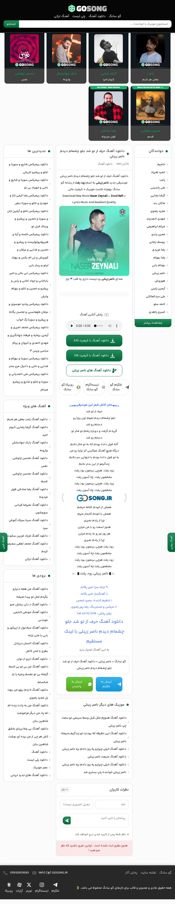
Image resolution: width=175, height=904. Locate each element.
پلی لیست (78, 16)
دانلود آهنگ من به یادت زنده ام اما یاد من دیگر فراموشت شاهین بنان (28, 713)
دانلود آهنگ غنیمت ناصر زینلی (107, 756)
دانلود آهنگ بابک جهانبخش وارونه (30, 446)
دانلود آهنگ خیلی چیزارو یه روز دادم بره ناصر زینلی (94, 749)
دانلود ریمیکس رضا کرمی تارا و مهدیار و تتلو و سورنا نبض (29, 199)
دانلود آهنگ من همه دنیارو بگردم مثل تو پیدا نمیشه (30, 593)
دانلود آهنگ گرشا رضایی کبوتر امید (28, 431)
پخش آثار (131, 872)
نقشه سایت (148, 872)
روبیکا (9, 891)
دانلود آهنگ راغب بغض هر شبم (27, 419)
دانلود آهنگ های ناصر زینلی (91, 370)
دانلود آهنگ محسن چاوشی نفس (30, 462)
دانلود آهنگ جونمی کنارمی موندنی (30, 616)
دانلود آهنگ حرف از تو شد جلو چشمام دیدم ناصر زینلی (92, 153)
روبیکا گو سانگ (67, 387)
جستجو (11, 24)
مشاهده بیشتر (153, 323)
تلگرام (55, 891)
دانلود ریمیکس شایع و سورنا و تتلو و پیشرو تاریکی (28, 168)
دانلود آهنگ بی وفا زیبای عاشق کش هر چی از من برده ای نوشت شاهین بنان (28, 736)
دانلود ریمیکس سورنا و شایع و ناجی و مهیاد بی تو (28, 184)
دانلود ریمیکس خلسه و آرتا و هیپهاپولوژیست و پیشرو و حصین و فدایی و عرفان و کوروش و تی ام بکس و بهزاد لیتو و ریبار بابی (30, 250)
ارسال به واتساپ (76, 684)
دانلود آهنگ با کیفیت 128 (91, 355)
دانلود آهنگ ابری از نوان (32, 659)
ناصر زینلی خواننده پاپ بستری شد (104, 772)
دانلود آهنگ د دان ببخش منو (29, 604)
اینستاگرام (41, 891)
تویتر (29, 891)
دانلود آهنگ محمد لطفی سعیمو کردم (27, 548)
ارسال (67, 820)
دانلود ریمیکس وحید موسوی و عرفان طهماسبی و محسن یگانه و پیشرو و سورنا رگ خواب (28, 312)
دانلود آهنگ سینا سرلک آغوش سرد (28, 524)
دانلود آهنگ (97, 16)
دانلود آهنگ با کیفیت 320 (91, 340)
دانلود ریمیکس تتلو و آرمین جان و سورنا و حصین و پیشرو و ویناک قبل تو (27, 219)
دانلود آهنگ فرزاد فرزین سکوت (27, 536)
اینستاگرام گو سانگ (92, 387)
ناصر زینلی (104, 661)
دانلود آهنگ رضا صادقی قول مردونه (29, 493)
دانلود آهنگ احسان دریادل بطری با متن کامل (31, 647)
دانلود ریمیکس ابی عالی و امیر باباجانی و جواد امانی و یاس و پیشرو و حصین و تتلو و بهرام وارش (28, 285)
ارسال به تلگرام (106, 684)
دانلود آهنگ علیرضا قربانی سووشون (31, 509)
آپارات (19, 891)
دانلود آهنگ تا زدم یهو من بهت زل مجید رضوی (27, 694)
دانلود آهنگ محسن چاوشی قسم (30, 478)
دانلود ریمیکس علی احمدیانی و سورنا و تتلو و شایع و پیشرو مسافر (28, 382)
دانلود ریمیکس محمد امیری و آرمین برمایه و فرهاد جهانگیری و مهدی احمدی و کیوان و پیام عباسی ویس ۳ (27, 339)
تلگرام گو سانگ (116, 387)
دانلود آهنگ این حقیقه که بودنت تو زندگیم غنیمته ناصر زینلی (93, 737)
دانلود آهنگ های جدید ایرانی (29, 775)
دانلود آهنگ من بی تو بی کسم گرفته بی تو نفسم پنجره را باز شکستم (28, 674)
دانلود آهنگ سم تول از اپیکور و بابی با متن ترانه (27, 632)
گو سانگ (87, 8)
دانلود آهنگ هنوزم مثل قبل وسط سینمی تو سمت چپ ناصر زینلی (94, 722)
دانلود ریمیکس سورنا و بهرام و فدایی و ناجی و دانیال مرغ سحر (28, 362)
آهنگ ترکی (61, 16)
